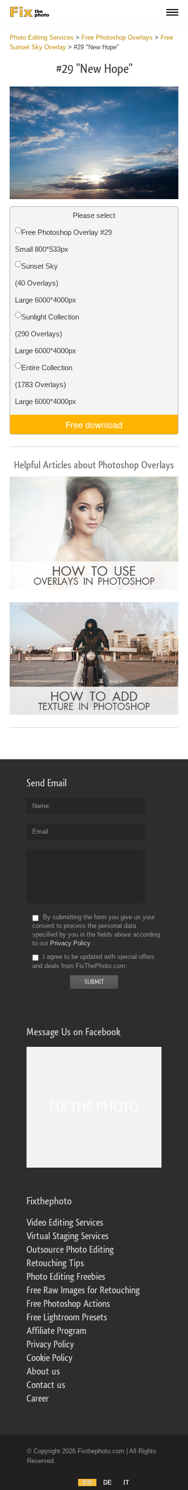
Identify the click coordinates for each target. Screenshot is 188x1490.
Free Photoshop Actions (68, 1304)
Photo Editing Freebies (66, 1277)
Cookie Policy (49, 1358)
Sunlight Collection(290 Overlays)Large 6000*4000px (47, 334)
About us (43, 1371)
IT (126, 1482)
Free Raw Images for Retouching (83, 1290)
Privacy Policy (70, 943)
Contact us (46, 1385)
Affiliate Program (56, 1331)
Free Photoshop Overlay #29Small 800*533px (63, 240)
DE (107, 1482)
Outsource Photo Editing (70, 1250)
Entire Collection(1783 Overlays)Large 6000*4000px (45, 384)
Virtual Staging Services (67, 1236)
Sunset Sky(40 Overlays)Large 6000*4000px (45, 283)
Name (40, 806)
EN (87, 1482)
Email (40, 831)
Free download (94, 424)
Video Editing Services (65, 1223)
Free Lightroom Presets (67, 1317)
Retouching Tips (55, 1263)
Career (38, 1398)
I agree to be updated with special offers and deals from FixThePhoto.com (93, 961)
